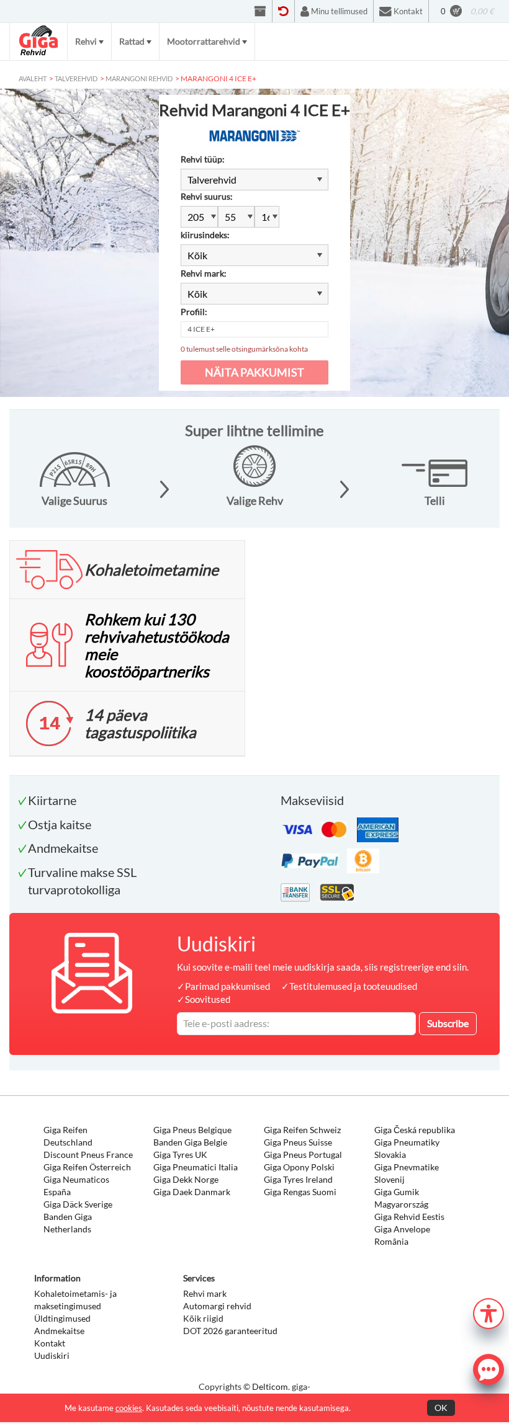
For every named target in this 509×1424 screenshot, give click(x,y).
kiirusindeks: (205, 234)
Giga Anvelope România (402, 1235)
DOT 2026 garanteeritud (230, 1330)
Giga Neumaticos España (76, 1185)
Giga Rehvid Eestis (409, 1216)
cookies (128, 1408)
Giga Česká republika (414, 1129)
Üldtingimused (62, 1318)
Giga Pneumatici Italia (195, 1167)
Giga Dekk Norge (185, 1179)
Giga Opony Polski (299, 1167)
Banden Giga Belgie (190, 1142)
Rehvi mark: (204, 273)
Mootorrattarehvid (203, 41)
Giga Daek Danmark (191, 1191)
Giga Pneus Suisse (298, 1142)
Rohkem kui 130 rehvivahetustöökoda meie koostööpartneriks (156, 645)
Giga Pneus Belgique (192, 1129)
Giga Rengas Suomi (300, 1191)
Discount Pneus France (88, 1154)
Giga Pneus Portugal (303, 1154)
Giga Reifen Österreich (87, 1167)
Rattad (132, 41)
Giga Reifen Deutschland (67, 1135)
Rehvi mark (205, 1293)
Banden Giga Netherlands (67, 1222)
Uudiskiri (52, 1355)
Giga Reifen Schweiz (302, 1129)
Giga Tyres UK (180, 1154)
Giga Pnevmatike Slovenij (406, 1173)
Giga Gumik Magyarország (401, 1197)
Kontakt (49, 1343)
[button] (488, 1312)
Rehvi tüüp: (203, 159)
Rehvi (86, 41)
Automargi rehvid (217, 1306)
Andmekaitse (59, 1330)
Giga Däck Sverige (77, 1204)
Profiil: (194, 311)
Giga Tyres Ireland (298, 1179)
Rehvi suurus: (207, 196)
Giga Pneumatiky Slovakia (406, 1148)
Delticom (270, 1386)
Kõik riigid (203, 1318)
